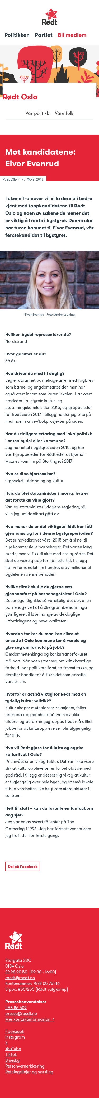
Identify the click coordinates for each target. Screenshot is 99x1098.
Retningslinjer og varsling (29, 1072)
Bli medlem (72, 35)
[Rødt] (13, 948)
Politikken (17, 35)
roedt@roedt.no (20, 978)
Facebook (14, 1031)
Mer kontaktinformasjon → (29, 1019)
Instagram (15, 1037)
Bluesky (12, 1060)
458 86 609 (16, 1008)
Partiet (44, 35)
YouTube (13, 1049)
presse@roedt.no (21, 1013)
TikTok (11, 1054)
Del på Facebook (22, 866)
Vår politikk (37, 113)
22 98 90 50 (16, 972)
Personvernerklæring (25, 1066)
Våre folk (64, 113)
